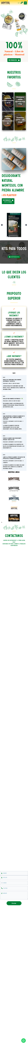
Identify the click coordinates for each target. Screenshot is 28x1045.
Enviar (14, 903)
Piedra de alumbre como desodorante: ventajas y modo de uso (12, 438)
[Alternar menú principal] (25, 2)
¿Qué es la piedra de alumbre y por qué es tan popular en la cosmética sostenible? (14, 457)
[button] (23, 1040)
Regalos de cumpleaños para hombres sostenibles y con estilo (12, 380)
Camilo (18, 383)
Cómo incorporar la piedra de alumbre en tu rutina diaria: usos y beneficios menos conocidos (14, 417)
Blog (4, 377)
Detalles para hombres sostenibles (11, 398)
